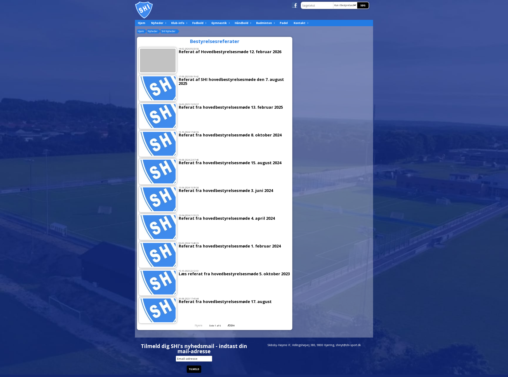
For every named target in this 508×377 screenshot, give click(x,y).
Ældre (232, 325)
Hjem (141, 23)
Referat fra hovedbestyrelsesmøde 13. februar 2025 (231, 107)
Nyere (198, 325)
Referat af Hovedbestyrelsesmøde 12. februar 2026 (230, 51)
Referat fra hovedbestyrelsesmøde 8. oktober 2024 (230, 135)
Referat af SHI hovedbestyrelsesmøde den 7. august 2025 (231, 81)
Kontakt (299, 23)
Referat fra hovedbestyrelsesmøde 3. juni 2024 (226, 190)
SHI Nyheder (168, 31)
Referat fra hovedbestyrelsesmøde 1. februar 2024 (230, 246)
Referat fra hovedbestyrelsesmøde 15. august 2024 (230, 162)
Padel (284, 23)
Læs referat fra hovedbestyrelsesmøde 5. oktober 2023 (234, 273)
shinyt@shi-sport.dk (348, 345)
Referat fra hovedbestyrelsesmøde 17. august (225, 301)
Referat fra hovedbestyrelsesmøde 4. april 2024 (227, 218)
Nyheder (157, 23)
